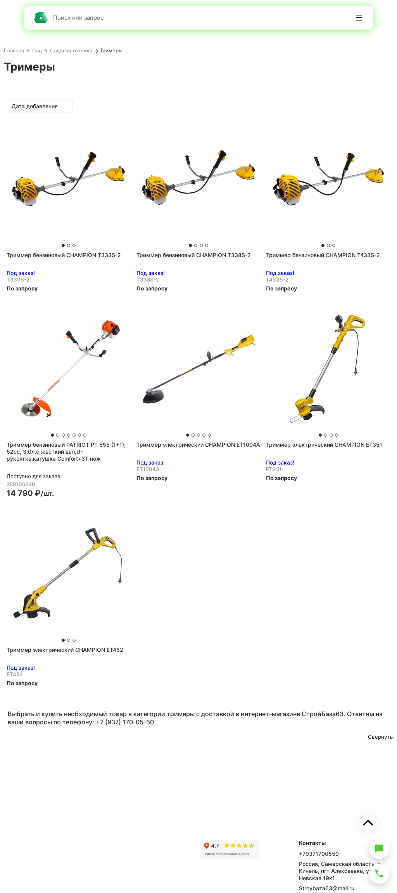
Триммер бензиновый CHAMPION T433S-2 (323, 255)
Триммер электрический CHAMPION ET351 (324, 444)
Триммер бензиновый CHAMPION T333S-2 (64, 255)
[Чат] (379, 849)
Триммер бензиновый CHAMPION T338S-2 (193, 255)
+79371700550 (319, 853)
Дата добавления (35, 106)
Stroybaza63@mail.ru (326, 888)
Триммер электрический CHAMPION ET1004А (198, 444)
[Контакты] (379, 874)
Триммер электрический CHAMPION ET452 (65, 649)
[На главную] (40, 17)
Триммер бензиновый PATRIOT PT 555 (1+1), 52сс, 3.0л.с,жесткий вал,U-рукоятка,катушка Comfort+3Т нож (66, 451)
